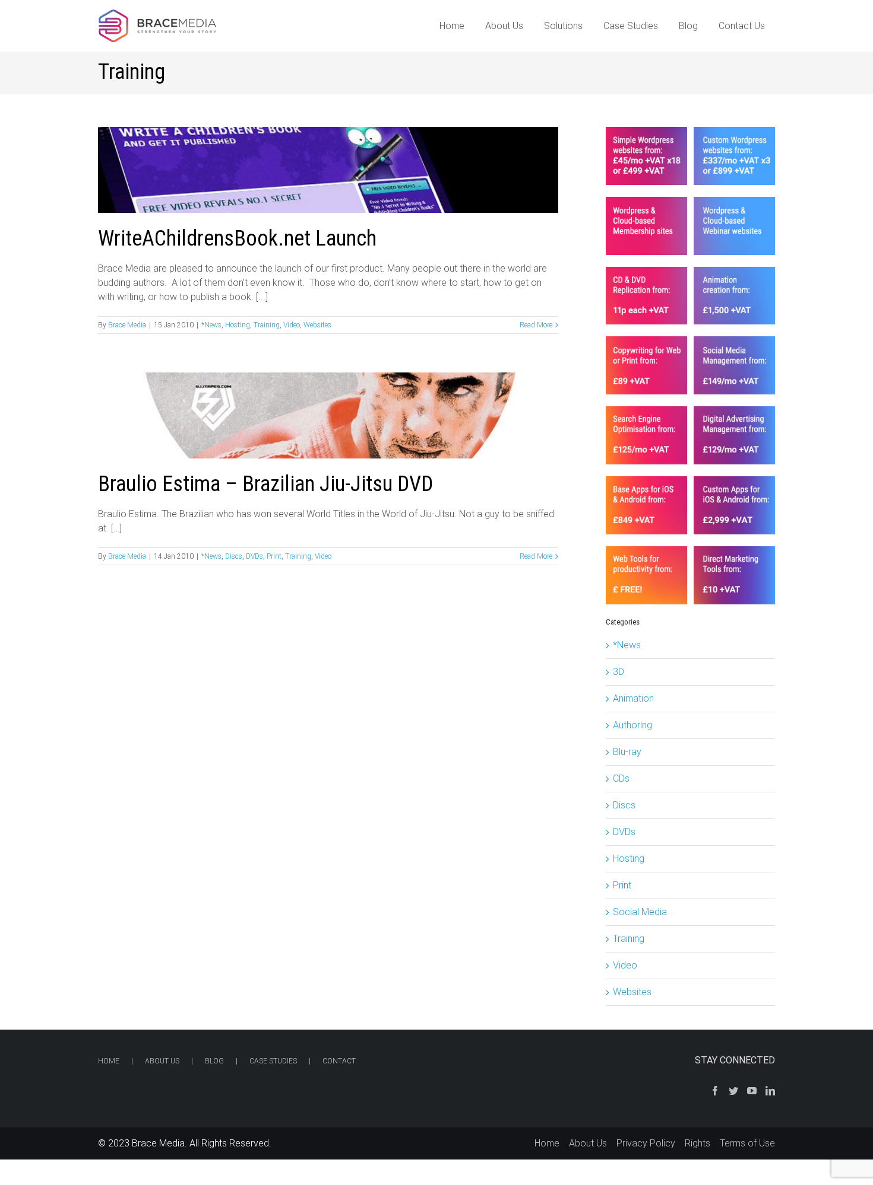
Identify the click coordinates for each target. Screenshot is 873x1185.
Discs (233, 556)
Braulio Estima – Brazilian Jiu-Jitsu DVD (265, 484)
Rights (697, 1143)
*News (211, 325)
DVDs (254, 556)
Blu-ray (627, 751)
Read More (536, 325)
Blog (214, 1061)
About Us (162, 1061)
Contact (339, 1061)
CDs (621, 778)
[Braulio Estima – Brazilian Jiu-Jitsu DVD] (328, 415)
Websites (317, 325)
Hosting (237, 325)
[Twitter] (733, 1090)
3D (618, 671)
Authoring (632, 725)
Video (291, 325)
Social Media (640, 912)
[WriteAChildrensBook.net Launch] (328, 170)
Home (108, 1061)
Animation (633, 698)
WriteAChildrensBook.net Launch (237, 238)
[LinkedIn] (770, 1090)
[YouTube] (752, 1090)
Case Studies (273, 1061)
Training (267, 325)
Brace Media (127, 325)
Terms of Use (747, 1143)
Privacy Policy (645, 1143)
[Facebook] (715, 1090)
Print (274, 556)
